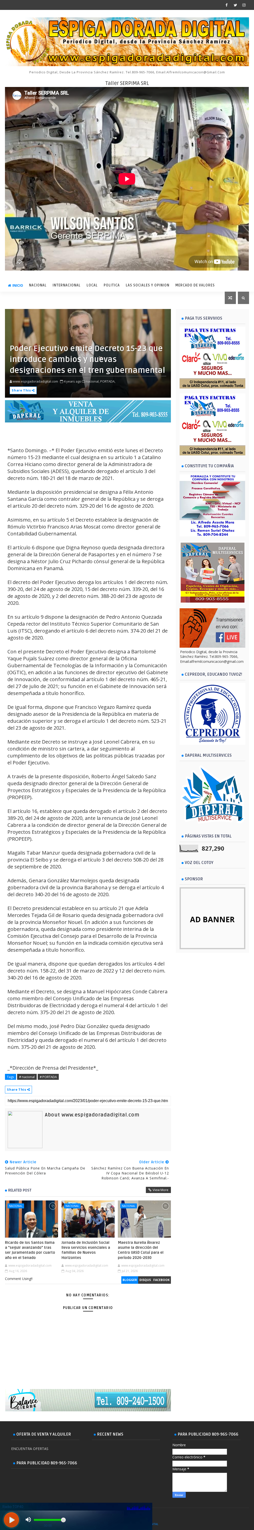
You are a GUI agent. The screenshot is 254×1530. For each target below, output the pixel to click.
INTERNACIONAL (67, 285)
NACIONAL (38, 285)
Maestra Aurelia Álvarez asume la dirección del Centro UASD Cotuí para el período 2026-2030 (140, 1250)
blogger (130, 1280)
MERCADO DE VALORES (195, 285)
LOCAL (92, 285)
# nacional (27, 1077)
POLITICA (112, 285)
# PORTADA (48, 1077)
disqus (145, 1280)
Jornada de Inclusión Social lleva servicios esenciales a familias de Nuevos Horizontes (86, 1250)
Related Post (20, 1190)
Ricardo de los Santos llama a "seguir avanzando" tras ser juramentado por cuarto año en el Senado (30, 1250)
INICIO (17, 285)
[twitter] (235, 5)
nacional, (92, 381)
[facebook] (226, 5)
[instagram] (244, 5)
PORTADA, (107, 381)
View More (160, 1190)
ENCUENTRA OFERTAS (29, 1448)
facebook (161, 1280)
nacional (16, 1206)
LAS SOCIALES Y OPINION (147, 285)
